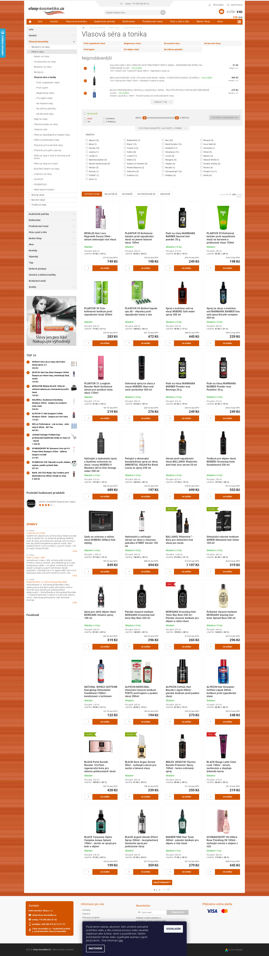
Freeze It (132, 148)
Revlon (208, 167)
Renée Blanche (135, 167)
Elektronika (129, 21)
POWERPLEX (40, 184)
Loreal (132, 156)
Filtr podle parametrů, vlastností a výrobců (160, 128)
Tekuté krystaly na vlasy (46, 124)
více (74, 551)
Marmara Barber (97, 160)
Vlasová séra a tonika (45, 77)
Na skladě (92, 114)
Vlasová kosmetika (76, 21)
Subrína (132, 175)
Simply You (210, 171)
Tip (88, 122)
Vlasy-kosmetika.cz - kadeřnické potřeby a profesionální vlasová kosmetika (51, 929)
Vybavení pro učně (35, 533)
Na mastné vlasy (44, 103)
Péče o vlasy (37, 51)
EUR (240, 17)
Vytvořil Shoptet (236, 950)
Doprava (86, 914)
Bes (169, 140)
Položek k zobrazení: (225, 118)
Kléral (207, 152)
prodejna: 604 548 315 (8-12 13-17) (48, 924)
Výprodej (33, 256)
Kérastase (172, 152)
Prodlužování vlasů (152, 21)
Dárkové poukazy (37, 268)
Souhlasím (173, 928)
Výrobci (54, 21)
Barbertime (133, 140)
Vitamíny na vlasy (43, 174)
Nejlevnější (111, 194)
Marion (208, 156)
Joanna (93, 152)
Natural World (211, 160)
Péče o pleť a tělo (179, 21)
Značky (32, 287)
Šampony (38, 72)
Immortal (209, 148)
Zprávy (31, 524)
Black (132, 144)
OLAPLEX (38, 179)
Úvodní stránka (30, 21)
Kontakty (87, 910)
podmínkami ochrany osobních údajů (151, 921)
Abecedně (165, 194)
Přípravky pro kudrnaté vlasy (48, 145)
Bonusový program (91, 917)
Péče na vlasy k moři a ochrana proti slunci (52, 157)
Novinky (33, 250)
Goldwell (171, 148)
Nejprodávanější (146, 194)
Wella (207, 175)
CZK (235, 17)
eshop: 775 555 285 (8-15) (44, 919)
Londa (93, 156)
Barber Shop (203, 21)
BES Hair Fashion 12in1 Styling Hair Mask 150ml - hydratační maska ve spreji (161, 77)
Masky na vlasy (41, 56)
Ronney (93, 171)
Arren (92, 179)
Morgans (171, 160)
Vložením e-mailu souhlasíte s (151, 919)
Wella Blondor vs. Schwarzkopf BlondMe (46, 582)
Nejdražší (127, 194)
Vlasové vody (40, 129)
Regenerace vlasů (45, 93)
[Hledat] (162, 12)
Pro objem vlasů (44, 98)
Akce (220, 21)
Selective (133, 171)
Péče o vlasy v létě (35, 557)
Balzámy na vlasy (43, 67)
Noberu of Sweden (137, 163)
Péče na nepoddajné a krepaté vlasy (52, 135)
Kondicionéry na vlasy (45, 61)
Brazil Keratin (173, 144)
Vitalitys (170, 175)
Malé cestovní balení (44, 189)
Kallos (131, 152)
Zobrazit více (160, 102)
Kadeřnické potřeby (104, 21)
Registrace (237, 5)
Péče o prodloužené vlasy (46, 140)
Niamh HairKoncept (99, 163)
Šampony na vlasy (40, 47)
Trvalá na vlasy (39, 204)
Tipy (31, 262)
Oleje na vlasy (40, 119)
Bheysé (208, 140)
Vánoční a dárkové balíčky (42, 275)
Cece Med (209, 144)
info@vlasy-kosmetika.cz (44, 915)
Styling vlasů (37, 195)
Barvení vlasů (38, 200)
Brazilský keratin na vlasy (46, 168)
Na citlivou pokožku (46, 108)
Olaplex (170, 163)
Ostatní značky (211, 163)
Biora (92, 144)
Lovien (170, 156)
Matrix (131, 160)
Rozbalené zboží (37, 281)
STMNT (93, 175)
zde (121, 940)
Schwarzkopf (173, 171)
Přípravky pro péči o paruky (47, 150)
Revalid (170, 167)
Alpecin (93, 140)
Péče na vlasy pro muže (46, 163)
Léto (40, 21)
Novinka (110, 119)
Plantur (93, 167)
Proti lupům (42, 87)
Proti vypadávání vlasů (47, 82)
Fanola (93, 148)
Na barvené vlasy (45, 114)
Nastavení (95, 948)
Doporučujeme (92, 194)
